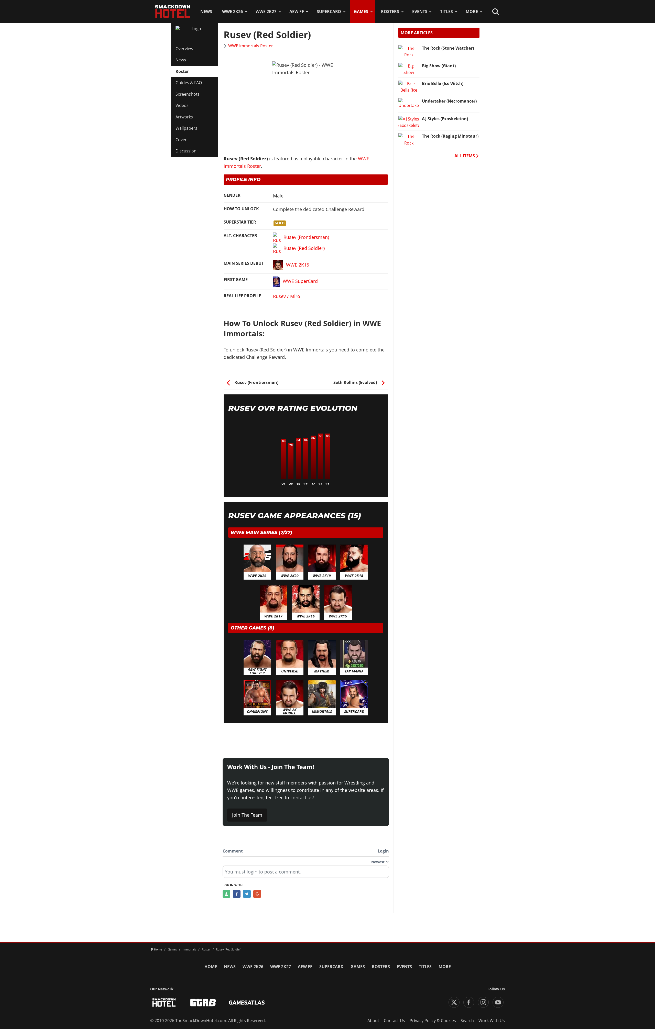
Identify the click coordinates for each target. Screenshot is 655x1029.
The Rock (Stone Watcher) (448, 48)
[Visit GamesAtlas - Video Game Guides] (246, 1002)
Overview (184, 48)
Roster (182, 71)
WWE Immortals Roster (250, 46)
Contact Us (394, 1020)
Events (419, 11)
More (472, 11)
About (373, 1020)
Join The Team (247, 815)
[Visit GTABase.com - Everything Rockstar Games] (203, 1002)
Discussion (186, 151)
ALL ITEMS (465, 156)
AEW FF (296, 11)
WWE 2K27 (266, 11)
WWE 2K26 (232, 11)
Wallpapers (186, 128)
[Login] (226, 894)
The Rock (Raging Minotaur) (450, 136)
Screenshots (188, 94)
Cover (181, 139)
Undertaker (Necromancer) (449, 101)
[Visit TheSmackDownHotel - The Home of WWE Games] (164, 1002)
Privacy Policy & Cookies (433, 1020)
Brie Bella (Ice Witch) (442, 83)
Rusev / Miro (286, 296)
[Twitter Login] (247, 894)
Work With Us (491, 1020)
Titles (446, 11)
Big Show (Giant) (439, 66)
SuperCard (329, 11)
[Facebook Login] (237, 894)
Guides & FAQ (189, 82)
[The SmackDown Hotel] (172, 11)
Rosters (390, 11)
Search (467, 1020)
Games (361, 11)
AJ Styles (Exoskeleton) (445, 118)
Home (210, 966)
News (206, 11)
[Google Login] (257, 894)
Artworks (184, 117)
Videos (182, 105)
